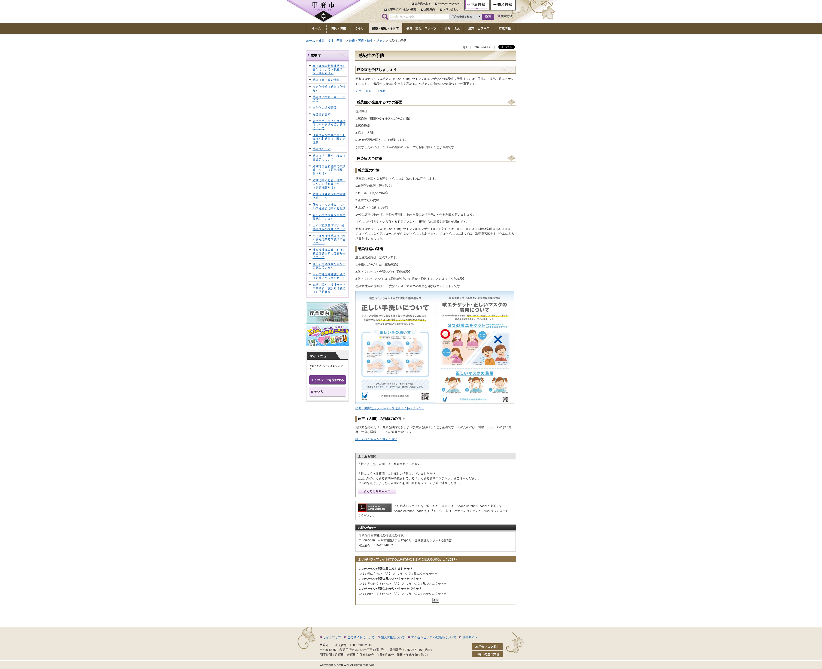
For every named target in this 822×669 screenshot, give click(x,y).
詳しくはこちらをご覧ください (376, 439)
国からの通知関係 (325, 107)
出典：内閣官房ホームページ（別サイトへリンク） (389, 408)
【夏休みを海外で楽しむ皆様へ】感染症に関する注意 (329, 138)
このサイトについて (360, 637)
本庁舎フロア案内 (487, 646)
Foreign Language (448, 3)
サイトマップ (332, 637)
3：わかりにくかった (432, 593)
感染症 (380, 40)
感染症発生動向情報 (326, 80)
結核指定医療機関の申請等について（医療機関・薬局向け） (329, 170)
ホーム (310, 40)
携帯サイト (470, 637)
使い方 (318, 391)
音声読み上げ (422, 3)
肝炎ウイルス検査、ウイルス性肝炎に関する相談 (329, 206)
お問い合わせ (451, 9)
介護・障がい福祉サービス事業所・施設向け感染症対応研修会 (329, 288)
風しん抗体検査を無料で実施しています (329, 217)
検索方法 (507, 16)
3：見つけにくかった (432, 583)
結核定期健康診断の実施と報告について (329, 196)
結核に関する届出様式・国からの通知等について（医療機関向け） (329, 184)
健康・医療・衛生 (361, 40)
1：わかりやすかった (376, 593)
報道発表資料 (322, 114)
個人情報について (393, 637)
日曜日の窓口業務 (487, 654)
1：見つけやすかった (376, 583)
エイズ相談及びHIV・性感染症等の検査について (329, 227)
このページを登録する (329, 380)
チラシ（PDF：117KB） (371, 90)
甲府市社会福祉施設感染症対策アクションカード (329, 276)
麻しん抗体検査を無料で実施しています (329, 265)
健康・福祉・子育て (332, 40)
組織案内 (429, 9)
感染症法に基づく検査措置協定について (329, 157)
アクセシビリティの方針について (433, 637)
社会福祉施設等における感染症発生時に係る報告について (329, 253)
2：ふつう (395, 573)
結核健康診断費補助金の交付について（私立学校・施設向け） (329, 69)
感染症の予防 (322, 149)
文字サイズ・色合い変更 (402, 9)
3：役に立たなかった (423, 573)
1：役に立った (372, 573)
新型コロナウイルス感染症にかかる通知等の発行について (329, 124)
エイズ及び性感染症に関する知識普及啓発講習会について (329, 239)
